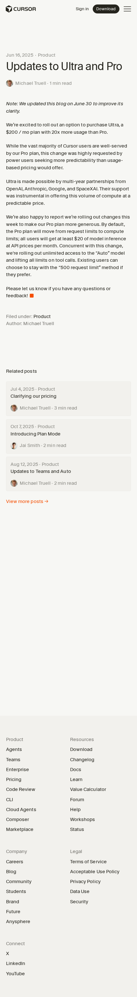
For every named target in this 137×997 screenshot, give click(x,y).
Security (79, 902)
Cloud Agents (21, 809)
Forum (79, 799)
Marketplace (22, 829)
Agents (14, 749)
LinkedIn (18, 963)
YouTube (18, 974)
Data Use (80, 891)
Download (106, 8)
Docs (75, 769)
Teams (13, 759)
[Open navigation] (127, 9)
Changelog (82, 759)
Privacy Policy (85, 881)
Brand (12, 902)
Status (79, 829)
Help (77, 809)
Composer (17, 819)
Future (13, 911)
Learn (78, 779)
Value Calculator (88, 789)
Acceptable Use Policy (95, 871)
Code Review (21, 789)
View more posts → (27, 501)
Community (19, 881)
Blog (11, 871)
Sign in (82, 8)
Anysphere (20, 921)
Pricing (14, 779)
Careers (15, 862)
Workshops (82, 819)
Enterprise (17, 769)
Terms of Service (88, 862)
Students (16, 891)
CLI (9, 799)
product (46, 55)
